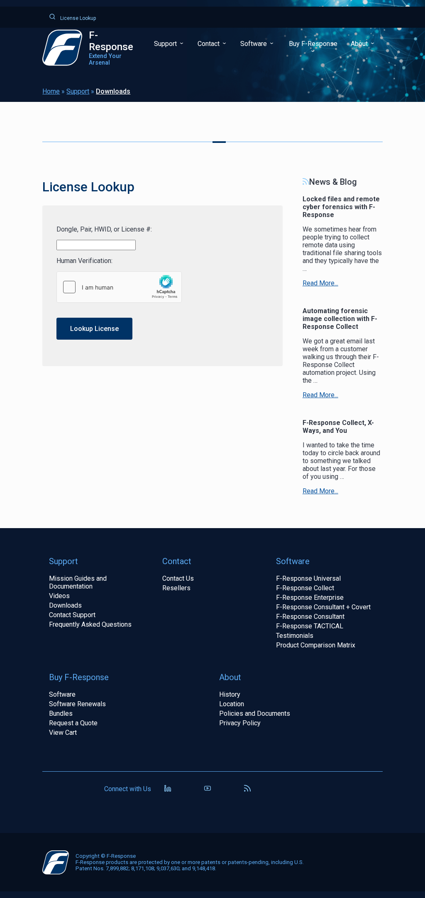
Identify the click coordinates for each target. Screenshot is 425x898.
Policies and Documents (254, 713)
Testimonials (294, 636)
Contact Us (178, 578)
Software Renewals (77, 704)
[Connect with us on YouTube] (207, 789)
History (229, 694)
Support (166, 44)
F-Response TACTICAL (309, 626)
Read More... (320, 283)
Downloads (113, 91)
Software (254, 44)
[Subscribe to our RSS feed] (247, 789)
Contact (209, 44)
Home (51, 91)
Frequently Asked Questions (90, 624)
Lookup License (94, 329)
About (360, 44)
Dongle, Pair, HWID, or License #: (104, 229)
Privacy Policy (240, 723)
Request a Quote (73, 723)
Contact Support (72, 615)
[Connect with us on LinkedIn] (167, 789)
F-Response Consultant (310, 616)
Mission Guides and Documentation (78, 582)
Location (231, 704)
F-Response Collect (305, 588)
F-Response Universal (308, 578)
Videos (59, 596)
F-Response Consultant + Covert (323, 607)
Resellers (176, 588)
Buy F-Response (313, 44)
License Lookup (77, 18)
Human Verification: (84, 261)
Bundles (61, 713)
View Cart (63, 732)
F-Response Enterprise (310, 597)
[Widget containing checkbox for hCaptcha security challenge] (119, 287)
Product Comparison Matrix (315, 645)
